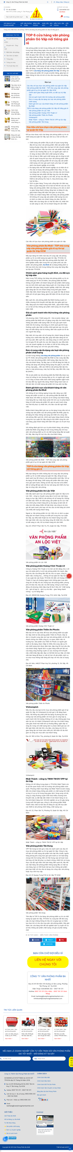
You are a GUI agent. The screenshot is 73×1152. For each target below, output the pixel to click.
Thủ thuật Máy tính (12, 66)
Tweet (50, 940)
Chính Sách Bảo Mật (43, 1077)
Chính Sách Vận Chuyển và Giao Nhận (49, 1088)
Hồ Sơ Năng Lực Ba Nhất (12, 1119)
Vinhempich (33, 117)
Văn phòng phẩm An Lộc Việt (39, 111)
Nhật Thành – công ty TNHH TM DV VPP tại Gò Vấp (47, 120)
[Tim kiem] (27, 17)
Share (36, 940)
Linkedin (49, 944)
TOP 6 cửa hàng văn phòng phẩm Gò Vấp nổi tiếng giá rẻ (47, 108)
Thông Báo (9, 59)
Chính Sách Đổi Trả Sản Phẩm (46, 1084)
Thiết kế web (60, 1147)
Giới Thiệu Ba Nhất (10, 1116)
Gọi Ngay (62, 11)
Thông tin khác (11, 62)
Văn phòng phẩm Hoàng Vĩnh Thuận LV (43, 113)
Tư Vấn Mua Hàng (9, 1123)
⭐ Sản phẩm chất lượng (12, 1126)
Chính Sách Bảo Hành (44, 1081)
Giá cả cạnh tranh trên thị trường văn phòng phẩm (47, 97)
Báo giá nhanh (41, 1095)
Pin (62, 940)
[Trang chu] (48, 2)
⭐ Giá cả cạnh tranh (10, 1133)
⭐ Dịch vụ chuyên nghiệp (12, 1130)
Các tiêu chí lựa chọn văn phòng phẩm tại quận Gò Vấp (47, 86)
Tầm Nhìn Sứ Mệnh (12, 55)
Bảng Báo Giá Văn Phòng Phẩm (46, 1091)
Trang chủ (7, 29)
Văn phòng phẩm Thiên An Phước (41, 115)
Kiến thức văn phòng (17, 29)
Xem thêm (8, 1038)
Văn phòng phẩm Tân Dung (38, 122)
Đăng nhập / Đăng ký (62, 2)
